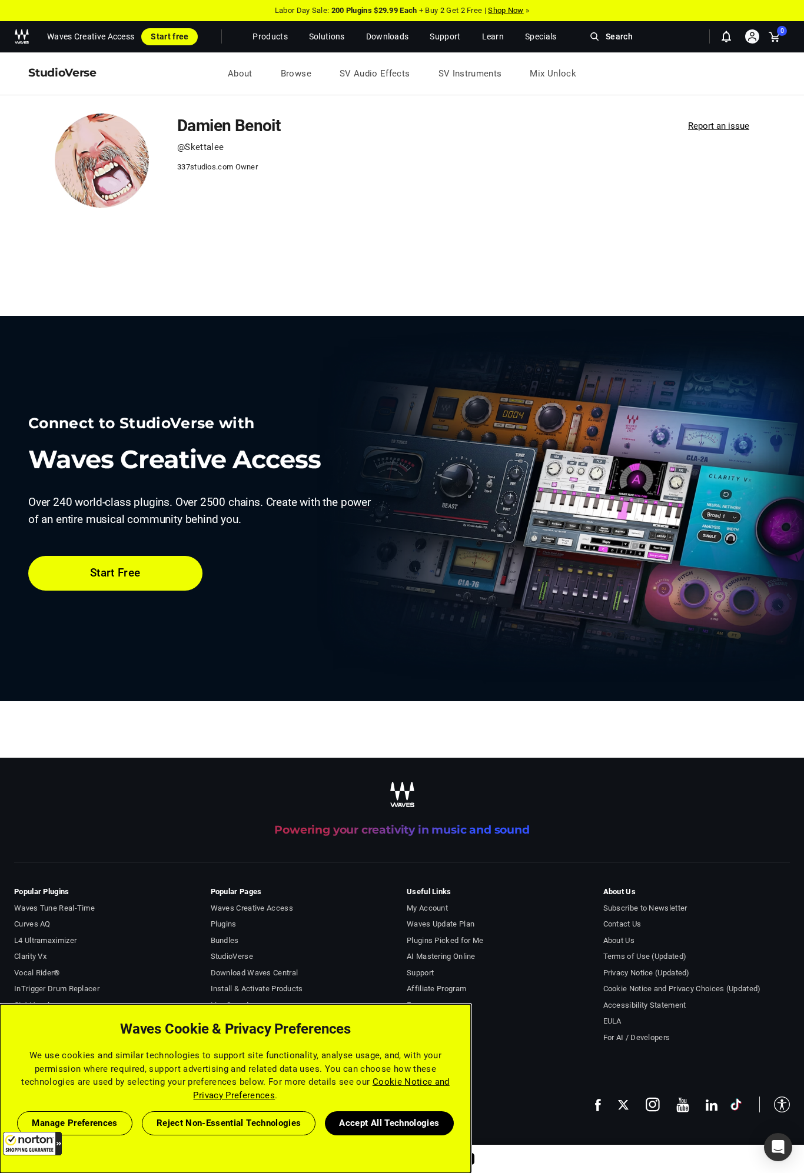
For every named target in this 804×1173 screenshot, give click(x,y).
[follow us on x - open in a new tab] (623, 1105)
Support (420, 972)
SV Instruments (470, 73)
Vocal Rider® (37, 972)
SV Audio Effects (375, 73)
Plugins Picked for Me (445, 940)
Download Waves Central (254, 972)
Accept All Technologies (389, 1123)
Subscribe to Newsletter (645, 908)
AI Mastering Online (441, 956)
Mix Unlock (553, 73)
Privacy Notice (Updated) (646, 972)
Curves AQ (32, 923)
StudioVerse (232, 956)
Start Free (115, 572)
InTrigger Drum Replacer (56, 988)
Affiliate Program (436, 988)
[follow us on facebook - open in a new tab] (598, 1104)
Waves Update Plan (440, 923)
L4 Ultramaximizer (45, 940)
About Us (618, 940)
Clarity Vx (30, 956)
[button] (32, 1143)
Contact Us (622, 923)
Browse (296, 73)
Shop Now (505, 10)
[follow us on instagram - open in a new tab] (653, 1104)
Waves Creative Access (90, 36)
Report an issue (718, 126)
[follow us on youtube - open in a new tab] (682, 1104)
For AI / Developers (636, 1037)
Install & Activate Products (257, 988)
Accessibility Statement (644, 1005)
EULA (612, 1021)
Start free (169, 36)
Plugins (224, 923)
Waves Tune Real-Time (54, 908)
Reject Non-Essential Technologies (229, 1123)
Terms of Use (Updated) (645, 956)
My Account (427, 908)
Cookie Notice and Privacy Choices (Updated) (682, 988)
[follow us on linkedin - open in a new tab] (711, 1105)
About (240, 73)
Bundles (225, 940)
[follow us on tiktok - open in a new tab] (736, 1104)
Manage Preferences (74, 1123)
